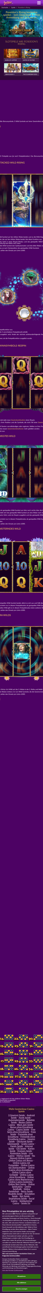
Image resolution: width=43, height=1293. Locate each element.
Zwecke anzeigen (21, 1289)
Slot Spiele (25, 1196)
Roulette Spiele (15, 1194)
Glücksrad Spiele (25, 1141)
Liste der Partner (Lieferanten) (12, 1270)
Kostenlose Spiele (18, 1153)
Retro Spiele (27, 1191)
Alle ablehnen (21, 1282)
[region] (21, 1249)
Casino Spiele (22, 1130)
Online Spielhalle (22, 1188)
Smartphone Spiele (18, 1199)
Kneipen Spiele (24, 1151)
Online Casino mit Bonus (21, 1160)
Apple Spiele (25, 1118)
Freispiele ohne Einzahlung (20, 1135)
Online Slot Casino (17, 1184)
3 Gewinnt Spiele (16, 1115)
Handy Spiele (16, 1146)
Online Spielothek (19, 1190)
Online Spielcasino (23, 1185)
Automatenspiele (16, 1120)
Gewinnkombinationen (16, 429)
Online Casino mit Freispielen (19, 1164)
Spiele (13, 7)
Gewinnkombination (18, 420)
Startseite (4, 7)
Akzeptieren (21, 1276)
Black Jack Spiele (25, 1125)
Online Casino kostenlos (20, 1182)
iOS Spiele (21, 1149)
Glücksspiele (13, 1144)
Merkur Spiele (23, 1156)
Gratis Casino (27, 1144)
